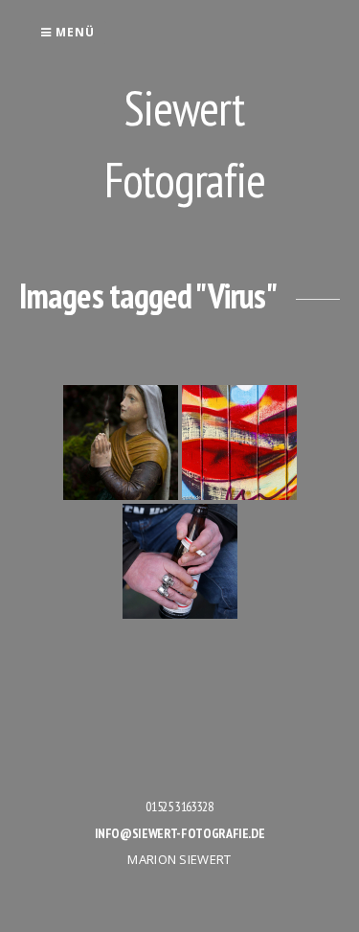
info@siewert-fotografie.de (180, 833)
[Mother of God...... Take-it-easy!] (120, 442)
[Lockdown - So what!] (239, 442)
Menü (73, 32)
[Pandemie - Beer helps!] (180, 561)
